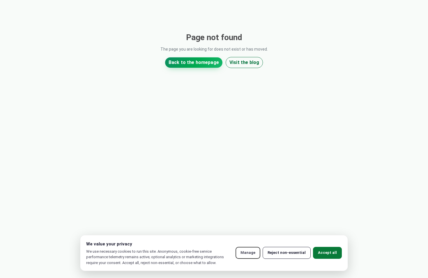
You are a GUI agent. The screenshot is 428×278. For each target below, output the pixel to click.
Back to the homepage (194, 62)
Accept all (327, 252)
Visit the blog (244, 62)
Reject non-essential (287, 252)
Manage (247, 252)
